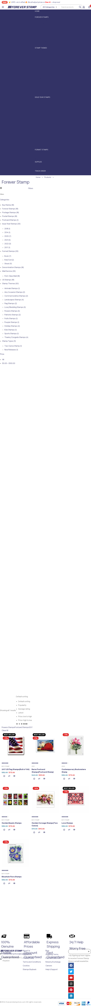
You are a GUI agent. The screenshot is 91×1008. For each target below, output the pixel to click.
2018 (7, 228)
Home (38, 177)
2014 (7, 232)
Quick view (14, 776)
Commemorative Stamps (16, 296)
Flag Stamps (10, 303)
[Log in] (84, 7)
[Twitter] (71, 971)
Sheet (8, 263)
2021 (7, 240)
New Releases (11, 350)
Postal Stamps (9, 216)
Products (47, 177)
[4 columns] (24, 724)
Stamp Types (9, 341)
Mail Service (9, 271)
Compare (9, 776)
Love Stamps (67, 823)
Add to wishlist (4, 776)
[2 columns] (19, 724)
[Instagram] (71, 984)
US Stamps (8, 280)
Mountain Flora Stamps (12, 877)
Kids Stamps (10, 330)
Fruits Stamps (11, 318)
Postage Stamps (10, 212)
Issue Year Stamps (11, 224)
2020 (7, 236)
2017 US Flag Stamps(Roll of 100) (15, 769)
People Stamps (11, 322)
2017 (7, 247)
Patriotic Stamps (12, 315)
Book (7, 256)
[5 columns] (26, 724)
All (3, 359)
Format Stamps (10, 251)
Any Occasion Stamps (14, 292)
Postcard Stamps (10, 220)
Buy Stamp (8, 205)
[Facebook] (71, 965)
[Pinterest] (71, 990)
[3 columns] (22, 724)
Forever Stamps (10, 209)
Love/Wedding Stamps (15, 307)
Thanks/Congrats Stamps (16, 337)
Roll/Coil (9, 260)
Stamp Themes (10, 283)
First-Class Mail (12, 276)
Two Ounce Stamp (13, 346)
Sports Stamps (11, 333)
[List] (17, 724)
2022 (7, 244)
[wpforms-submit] (88, 951)
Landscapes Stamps (14, 300)
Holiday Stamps (12, 326)
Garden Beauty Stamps (12, 823)
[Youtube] (71, 977)
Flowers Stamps (12, 311)
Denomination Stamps (13, 267)
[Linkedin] (71, 996)
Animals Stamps (12, 288)
